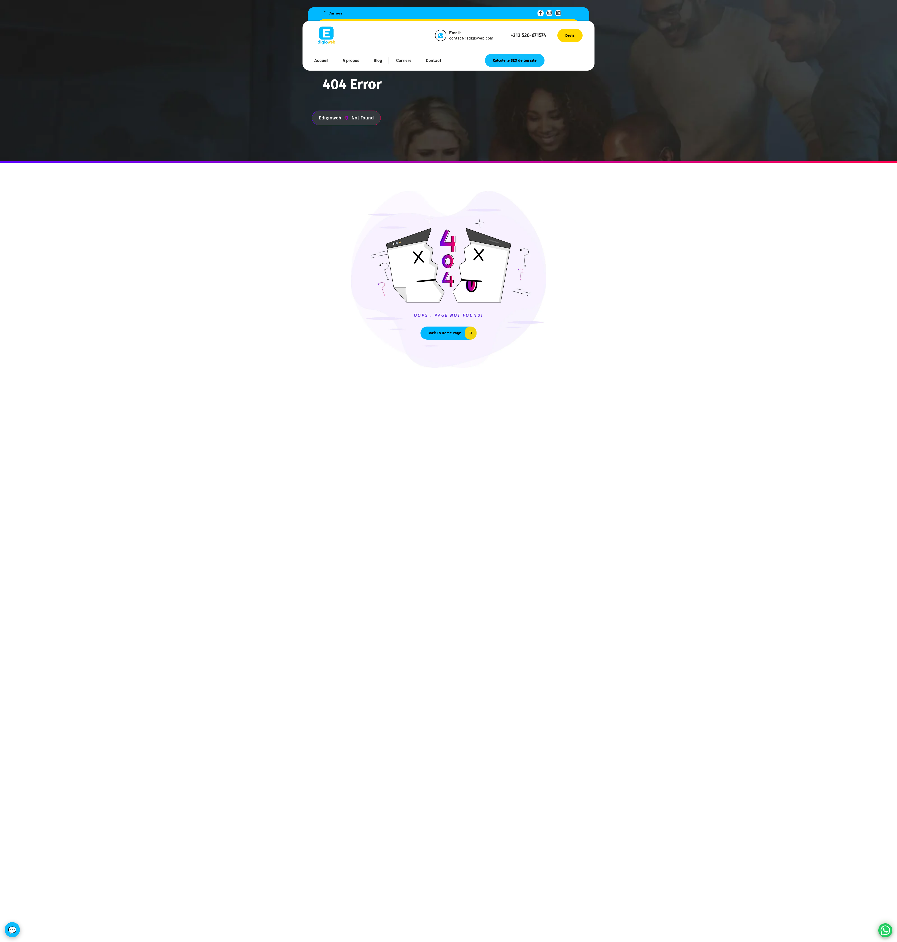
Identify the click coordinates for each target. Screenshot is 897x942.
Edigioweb (330, 118)
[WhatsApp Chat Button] (885, 930)
